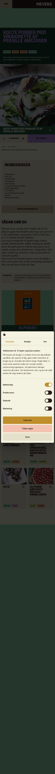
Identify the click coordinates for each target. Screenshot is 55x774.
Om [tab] (45, 342)
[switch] (48, 393)
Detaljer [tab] (27, 342)
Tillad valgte (27, 428)
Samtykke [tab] (10, 342)
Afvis (27, 437)
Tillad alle (27, 420)
